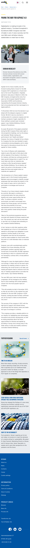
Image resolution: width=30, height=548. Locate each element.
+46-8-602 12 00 (6, 542)
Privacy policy (5, 485)
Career (3, 472)
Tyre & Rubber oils (6, 522)
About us (3, 462)
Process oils (4, 511)
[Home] (8, 2)
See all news (23, 338)
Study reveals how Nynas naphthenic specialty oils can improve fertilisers (12, 399)
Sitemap (3, 495)
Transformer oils (6, 518)
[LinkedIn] (15, 529)
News (2, 465)
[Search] (23, 2)
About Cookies (5, 492)
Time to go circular (6, 361)
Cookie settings (5, 475)
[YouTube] (19, 529)
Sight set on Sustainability (9, 433)
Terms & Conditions (7, 488)
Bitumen (3, 505)
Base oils (3, 508)
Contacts (3, 469)
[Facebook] (10, 529)
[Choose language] (18, 2)
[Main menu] (27, 2)
